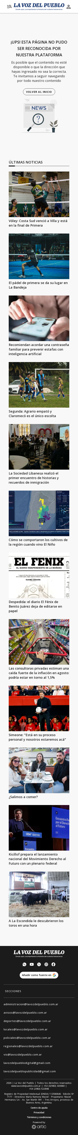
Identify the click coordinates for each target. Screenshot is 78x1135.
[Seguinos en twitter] (39, 964)
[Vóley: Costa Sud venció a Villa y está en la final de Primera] (39, 194)
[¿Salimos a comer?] (39, 770)
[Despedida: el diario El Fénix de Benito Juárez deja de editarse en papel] (39, 575)
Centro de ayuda (39, 1107)
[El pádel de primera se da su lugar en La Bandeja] (39, 256)
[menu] (9, 6)
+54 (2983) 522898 (39, 1088)
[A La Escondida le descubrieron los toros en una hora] (39, 894)
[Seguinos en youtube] (32, 964)
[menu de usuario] (69, 7)
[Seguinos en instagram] (46, 964)
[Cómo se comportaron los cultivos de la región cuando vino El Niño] (39, 513)
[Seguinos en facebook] (54, 964)
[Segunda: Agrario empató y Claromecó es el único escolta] (39, 385)
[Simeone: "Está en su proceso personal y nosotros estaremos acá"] (39, 708)
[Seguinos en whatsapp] (24, 964)
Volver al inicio (39, 92)
